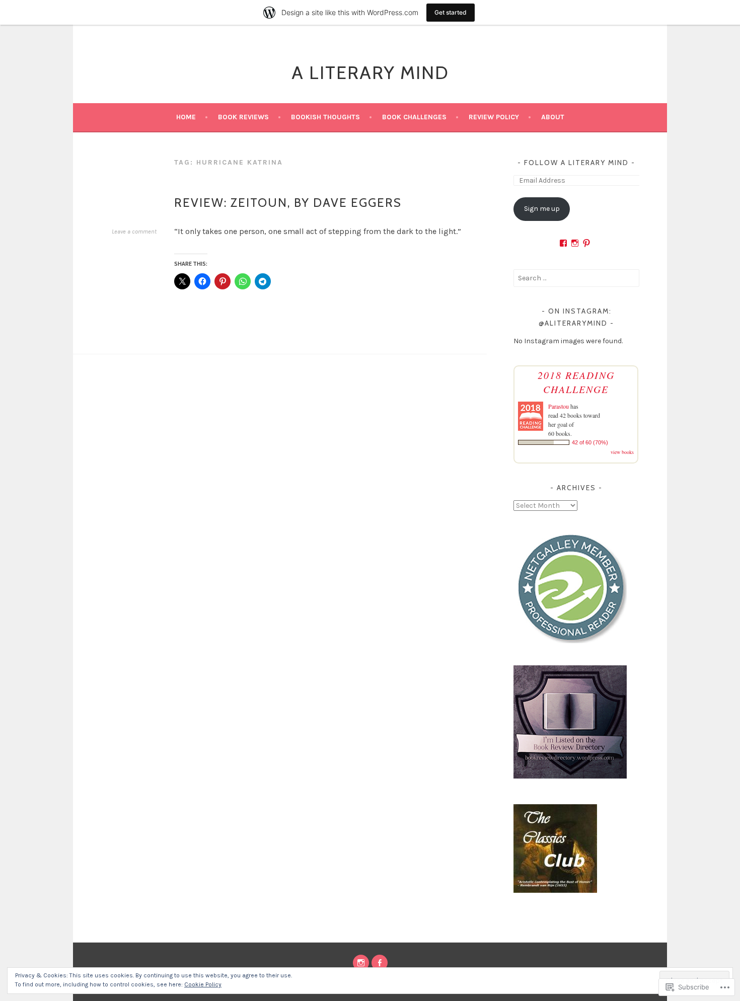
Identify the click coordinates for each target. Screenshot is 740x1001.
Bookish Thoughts (325, 117)
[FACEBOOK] (380, 963)
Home (186, 117)
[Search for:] (576, 278)
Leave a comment (134, 231)
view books (622, 451)
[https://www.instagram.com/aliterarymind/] (361, 963)
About (552, 117)
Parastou (558, 406)
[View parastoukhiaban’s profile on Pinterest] (586, 243)
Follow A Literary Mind (576, 162)
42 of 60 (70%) (590, 442)
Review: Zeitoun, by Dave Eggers (288, 202)
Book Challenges (414, 117)
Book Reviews (243, 117)
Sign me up (542, 208)
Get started (450, 12)
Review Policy (494, 117)
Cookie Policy (202, 984)
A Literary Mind (370, 72)
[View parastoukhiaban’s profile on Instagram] (575, 243)
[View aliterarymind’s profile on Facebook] (563, 243)
